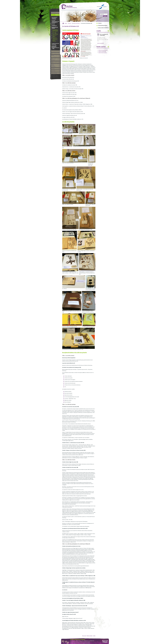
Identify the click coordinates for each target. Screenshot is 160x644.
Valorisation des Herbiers (76, 23)
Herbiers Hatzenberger (102, 51)
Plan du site (84, 635)
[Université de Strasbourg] (102, 8)
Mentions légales (89, 635)
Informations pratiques (102, 25)
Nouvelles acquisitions (101, 46)
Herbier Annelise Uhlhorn (102, 52)
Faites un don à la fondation (103, 27)
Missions (69, 23)
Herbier (66, 23)
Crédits (94, 635)
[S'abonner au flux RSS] (108, 31)
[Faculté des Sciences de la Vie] (105, 642)
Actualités (99, 31)
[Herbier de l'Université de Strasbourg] (69, 8)
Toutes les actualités (100, 43)
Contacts (100, 23)
